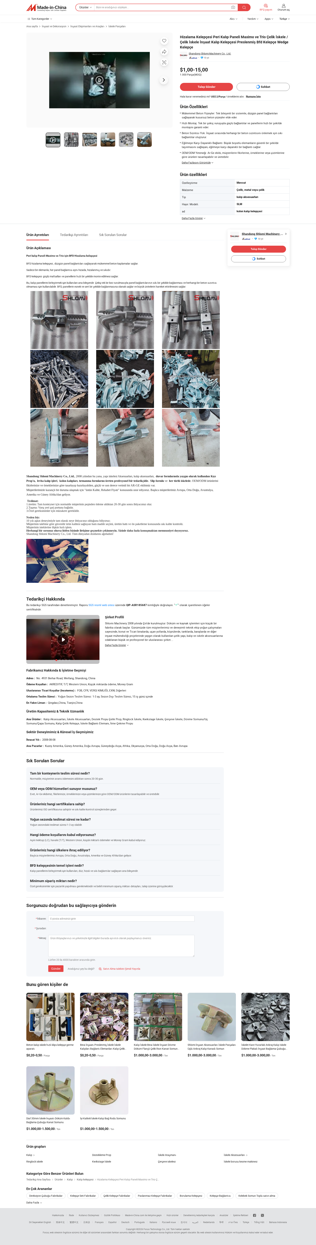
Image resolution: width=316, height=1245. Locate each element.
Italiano (153, 1222)
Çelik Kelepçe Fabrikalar (117, 1195)
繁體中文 (74, 1222)
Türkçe (246, 1222)
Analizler (224, 1215)
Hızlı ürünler (172, 1215)
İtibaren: (41, 918)
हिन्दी (221, 1222)
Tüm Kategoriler (40, 18)
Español (112, 1222)
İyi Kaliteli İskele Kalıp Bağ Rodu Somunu (103, 1118)
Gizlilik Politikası (112, 1215)
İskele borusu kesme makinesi (240, 1161)
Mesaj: (42, 938)
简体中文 (60, 1222)
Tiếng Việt (259, 1222)
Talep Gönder (206, 87)
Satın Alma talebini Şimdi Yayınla (119, 968)
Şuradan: (41, 928)
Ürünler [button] (84, 7)
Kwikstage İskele (101, 1161)
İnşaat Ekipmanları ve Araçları (87, 26)
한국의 (184, 1222)
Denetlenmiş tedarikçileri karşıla (199, 1215)
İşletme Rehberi (240, 1215)
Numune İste (253, 96)
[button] (233, 7)
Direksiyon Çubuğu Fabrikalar (46, 1195)
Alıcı (232, 18)
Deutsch (125, 1222)
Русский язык (169, 1222)
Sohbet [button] (265, 87)
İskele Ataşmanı (167, 1155)
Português (139, 1222)
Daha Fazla (33, 1202)
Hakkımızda (58, 1215)
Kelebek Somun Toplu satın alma (256, 1195)
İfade (71, 1215)
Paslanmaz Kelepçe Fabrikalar (155, 1195)
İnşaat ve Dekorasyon (54, 26)
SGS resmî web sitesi (101, 605)
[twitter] (262, 1215)
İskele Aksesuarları (234, 1155)
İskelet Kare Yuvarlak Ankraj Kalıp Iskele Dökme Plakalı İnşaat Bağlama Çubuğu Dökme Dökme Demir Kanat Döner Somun (264, 1048)
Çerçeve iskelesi (167, 1161)
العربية (195, 1222)
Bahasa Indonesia (278, 1222)
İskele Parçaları (117, 26)
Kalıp (29, 1155)
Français (99, 1222)
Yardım (251, 18)
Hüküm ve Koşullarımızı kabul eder (242, 1232)
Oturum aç (284, 9)
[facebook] (254, 1215)
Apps (267, 18)
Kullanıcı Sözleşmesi (89, 1215)
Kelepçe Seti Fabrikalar (83, 1195)
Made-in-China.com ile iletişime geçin (143, 1215)
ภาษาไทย (233, 1222)
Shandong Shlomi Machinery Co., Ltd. (210, 53)
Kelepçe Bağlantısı (220, 1195)
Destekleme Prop (101, 1155)
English (47, 1222)
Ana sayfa (32, 26)
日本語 (86, 1222)
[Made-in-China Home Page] (46, 7)
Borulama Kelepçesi (191, 1195)
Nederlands (209, 1222)
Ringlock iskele (34, 1161)
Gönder (56, 969)
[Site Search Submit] (244, 7)
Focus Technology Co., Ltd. (157, 1229)
